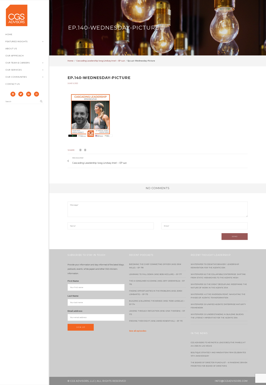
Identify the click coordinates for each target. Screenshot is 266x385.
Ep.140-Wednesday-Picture (99, 77)
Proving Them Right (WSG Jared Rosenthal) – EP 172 (156, 321)
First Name (73, 281)
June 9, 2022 (73, 83)
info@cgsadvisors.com (231, 381)
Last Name (73, 296)
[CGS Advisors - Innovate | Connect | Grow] (16, 15)
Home (70, 61)
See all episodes (137, 331)
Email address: (75, 311)
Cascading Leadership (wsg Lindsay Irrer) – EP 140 (100, 61)
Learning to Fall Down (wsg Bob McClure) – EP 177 (155, 274)
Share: (71, 150)
